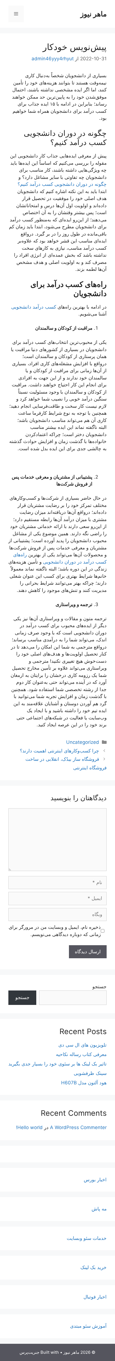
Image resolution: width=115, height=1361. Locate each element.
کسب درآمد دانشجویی (33, 307)
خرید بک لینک (93, 1267)
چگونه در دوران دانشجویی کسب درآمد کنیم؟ (62, 184)
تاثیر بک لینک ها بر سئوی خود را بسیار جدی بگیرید (57, 1064)
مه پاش (99, 1209)
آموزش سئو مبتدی (88, 1326)
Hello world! (29, 1127)
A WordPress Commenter (78, 1127)
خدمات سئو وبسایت (87, 1238)
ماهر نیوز (93, 14)
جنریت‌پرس (29, 1352)
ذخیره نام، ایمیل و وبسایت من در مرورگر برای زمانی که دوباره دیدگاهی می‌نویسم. (55, 930)
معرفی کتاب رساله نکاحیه (81, 1054)
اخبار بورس (95, 1179)
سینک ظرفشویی (90, 1073)
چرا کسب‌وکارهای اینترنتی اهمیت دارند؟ (59, 751)
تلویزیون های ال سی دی (82, 1045)
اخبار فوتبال (95, 1297)
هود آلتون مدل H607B (84, 1082)
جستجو (99, 986)
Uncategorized (82, 742)
